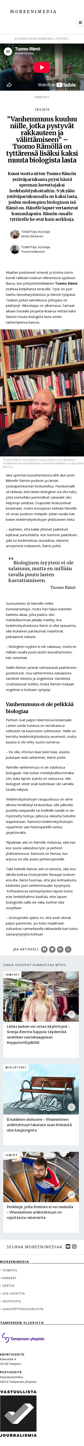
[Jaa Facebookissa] (44, 949)
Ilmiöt (12, 1155)
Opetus (8, 1285)
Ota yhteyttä (13, 1293)
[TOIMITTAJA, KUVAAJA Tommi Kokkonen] (42, 257)
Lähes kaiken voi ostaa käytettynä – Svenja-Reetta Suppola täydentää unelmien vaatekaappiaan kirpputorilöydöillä (38, 1034)
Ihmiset (42, 97)
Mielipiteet (16, 1067)
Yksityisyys (11, 1301)
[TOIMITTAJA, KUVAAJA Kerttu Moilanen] (42, 241)
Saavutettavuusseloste (22, 1309)
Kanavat (9, 1278)
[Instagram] (74, 1246)
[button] (80, 22)
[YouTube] (68, 1246)
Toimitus (9, 1270)
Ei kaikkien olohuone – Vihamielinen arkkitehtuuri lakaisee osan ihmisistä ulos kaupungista (39, 1125)
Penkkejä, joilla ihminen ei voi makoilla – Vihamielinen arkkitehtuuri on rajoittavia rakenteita (40, 1212)
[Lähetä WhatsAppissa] (68, 949)
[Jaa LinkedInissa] (60, 949)
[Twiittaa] (52, 949)
